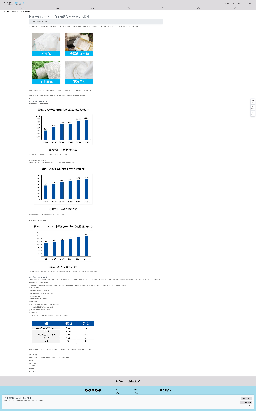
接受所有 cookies (246, 398)
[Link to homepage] (165, 390)
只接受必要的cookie (246, 402)
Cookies (47, 400)
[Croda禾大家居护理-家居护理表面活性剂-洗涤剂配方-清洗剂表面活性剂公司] (14, 2)
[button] (22, 8)
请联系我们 (133, 381)
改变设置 (249, 406)
